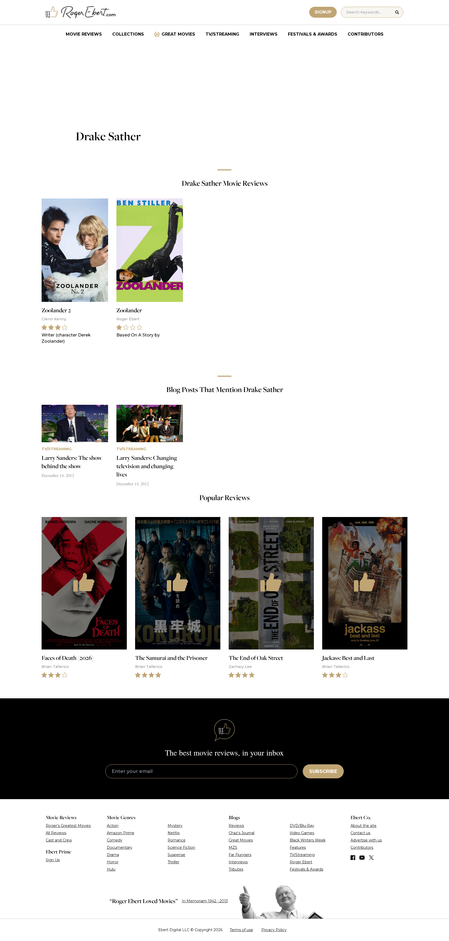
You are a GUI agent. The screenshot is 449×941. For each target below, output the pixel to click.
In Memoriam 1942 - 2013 (205, 901)
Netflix (174, 833)
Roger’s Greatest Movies (68, 825)
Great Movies (178, 34)
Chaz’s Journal (241, 833)
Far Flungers (240, 854)
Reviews (236, 825)
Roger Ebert (301, 862)
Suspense (176, 854)
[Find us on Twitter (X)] (371, 857)
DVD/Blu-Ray (302, 825)
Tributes (236, 869)
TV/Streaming (222, 34)
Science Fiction (181, 847)
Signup (323, 12)
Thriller (173, 862)
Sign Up (53, 860)
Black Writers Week (308, 840)
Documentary (119, 847)
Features (298, 847)
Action (112, 825)
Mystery (175, 825)
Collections (128, 34)
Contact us (360, 833)
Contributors (366, 34)
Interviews (264, 34)
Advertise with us (366, 840)
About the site (364, 825)
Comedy (114, 840)
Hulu (111, 869)
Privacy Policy (274, 929)
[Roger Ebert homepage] (81, 12)
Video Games (302, 833)
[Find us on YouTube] (362, 858)
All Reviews (56, 833)
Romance (177, 840)
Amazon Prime (120, 833)
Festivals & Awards (312, 34)
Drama (113, 854)
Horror (112, 862)
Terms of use (241, 929)
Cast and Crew (59, 840)
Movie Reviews (84, 34)
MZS (233, 847)
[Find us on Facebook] (353, 857)
